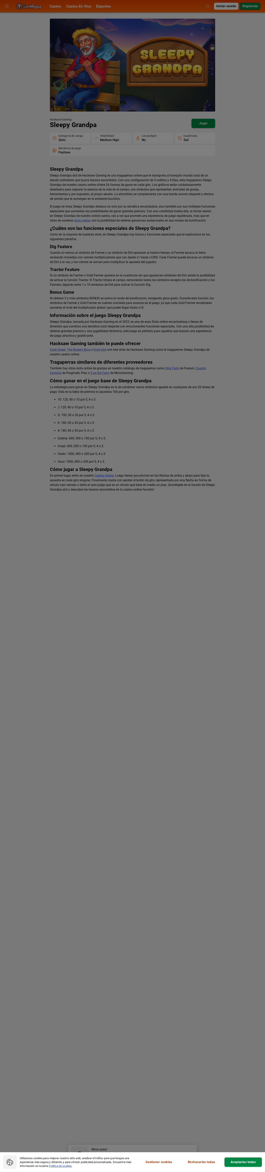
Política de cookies (60, 1166)
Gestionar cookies (158, 1162)
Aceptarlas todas (243, 1162)
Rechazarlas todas (201, 1162)
